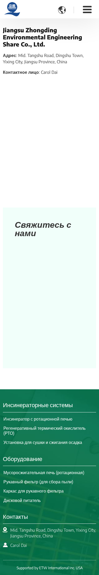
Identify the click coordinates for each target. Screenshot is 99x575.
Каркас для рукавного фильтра (33, 491)
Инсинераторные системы (38, 404)
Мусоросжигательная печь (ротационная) (43, 472)
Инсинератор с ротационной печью (37, 419)
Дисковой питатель (22, 500)
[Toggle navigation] (87, 9)
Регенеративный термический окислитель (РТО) (44, 431)
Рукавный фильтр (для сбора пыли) (38, 481)
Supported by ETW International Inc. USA (50, 568)
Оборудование (22, 458)
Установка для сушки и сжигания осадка (42, 442)
